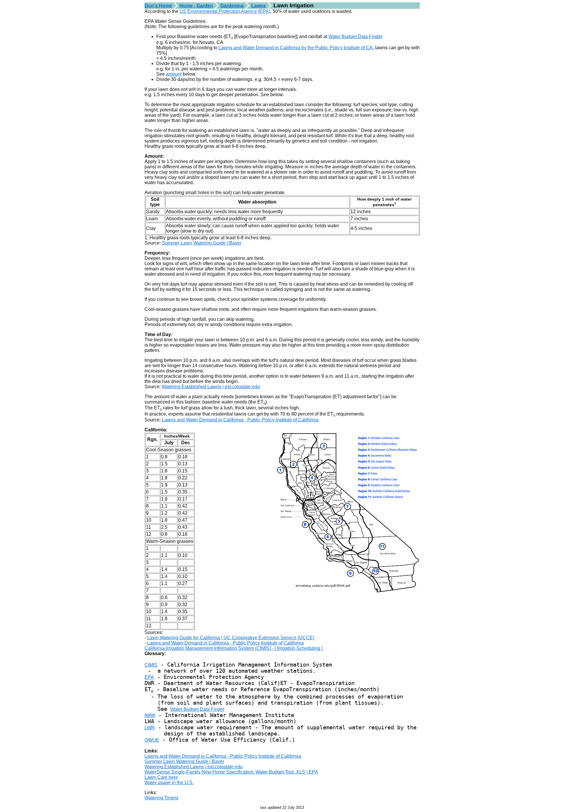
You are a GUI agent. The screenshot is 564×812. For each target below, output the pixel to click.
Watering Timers (161, 797)
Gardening (232, 5)
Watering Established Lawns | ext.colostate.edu (211, 386)
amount (174, 74)
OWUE (152, 740)
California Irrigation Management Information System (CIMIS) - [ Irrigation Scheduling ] (234, 648)
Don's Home (158, 5)
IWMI (150, 715)
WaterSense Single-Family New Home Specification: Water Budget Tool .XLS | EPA (231, 771)
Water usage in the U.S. (169, 782)
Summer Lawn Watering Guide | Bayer (201, 242)
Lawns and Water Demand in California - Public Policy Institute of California (240, 419)
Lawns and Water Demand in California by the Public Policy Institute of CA (296, 47)
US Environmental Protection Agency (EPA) (224, 11)
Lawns (258, 5)
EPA (149, 677)
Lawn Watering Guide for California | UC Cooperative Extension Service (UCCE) (230, 637)
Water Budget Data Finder (355, 36)
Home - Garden (196, 5)
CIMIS (151, 664)
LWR (150, 727)
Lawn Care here (161, 777)
